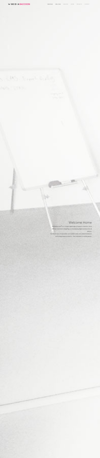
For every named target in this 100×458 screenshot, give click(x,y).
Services (65, 4)
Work (72, 4)
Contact (86, 4)
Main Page (50, 4)
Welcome (58, 4)
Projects (79, 4)
